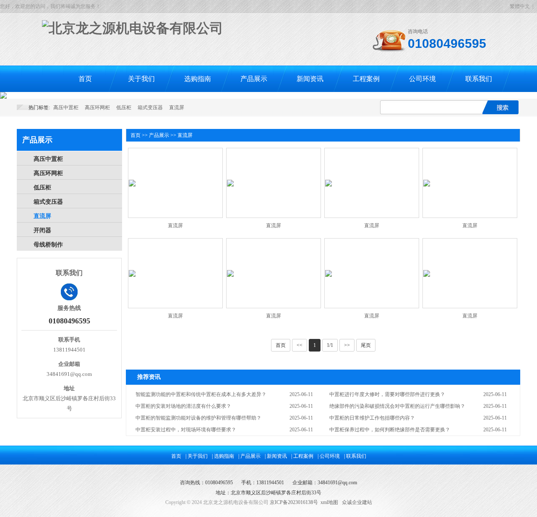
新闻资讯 (310, 78)
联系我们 (478, 78)
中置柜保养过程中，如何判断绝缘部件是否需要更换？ (389, 430)
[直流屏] (132, 183)
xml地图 (329, 502)
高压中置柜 (65, 107)
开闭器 (42, 230)
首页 (85, 78)
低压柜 (123, 107)
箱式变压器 (150, 107)
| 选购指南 (223, 456)
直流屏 (176, 107)
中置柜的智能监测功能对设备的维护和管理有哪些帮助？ (198, 418)
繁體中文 (520, 6)
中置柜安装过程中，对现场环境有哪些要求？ (186, 430)
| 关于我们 (196, 456)
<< (299, 345)
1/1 (330, 345)
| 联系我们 (355, 456)
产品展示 (253, 78)
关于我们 (141, 78)
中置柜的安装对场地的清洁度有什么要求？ (183, 406)
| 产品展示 (249, 456)
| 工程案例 (302, 456)
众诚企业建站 (357, 502)
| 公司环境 (329, 456)
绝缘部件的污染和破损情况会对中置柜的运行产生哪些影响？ (397, 406)
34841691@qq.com (337, 483)
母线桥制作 (48, 244)
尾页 (366, 345)
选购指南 (197, 78)
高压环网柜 (97, 107)
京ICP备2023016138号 (294, 502)
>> (347, 345)
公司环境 (422, 78)
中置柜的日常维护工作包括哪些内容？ (372, 418)
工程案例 (366, 78)
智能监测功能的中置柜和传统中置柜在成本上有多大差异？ (201, 394)
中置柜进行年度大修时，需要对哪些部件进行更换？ (387, 394)
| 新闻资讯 (276, 456)
